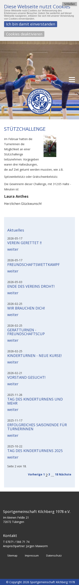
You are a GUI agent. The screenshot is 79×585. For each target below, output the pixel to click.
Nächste (65, 474)
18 (56, 474)
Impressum (32, 555)
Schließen (69, 4)
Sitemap (12, 555)
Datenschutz (54, 555)
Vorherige (35, 474)
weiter (12, 249)
